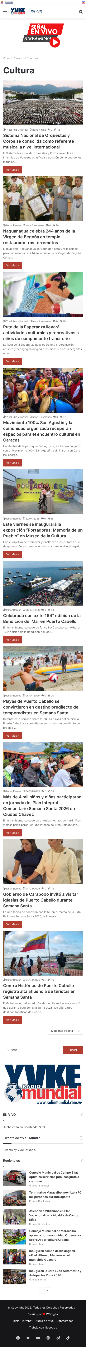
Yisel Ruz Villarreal (17, 129)
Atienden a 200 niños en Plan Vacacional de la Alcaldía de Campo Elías (54, 1215)
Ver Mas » (12, 169)
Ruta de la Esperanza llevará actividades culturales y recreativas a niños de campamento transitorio (41, 332)
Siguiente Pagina (62, 1030)
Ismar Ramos (13, 225)
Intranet (27, 1320)
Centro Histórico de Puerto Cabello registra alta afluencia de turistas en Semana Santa (39, 991)
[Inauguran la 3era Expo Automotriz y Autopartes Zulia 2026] (14, 1276)
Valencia (20, 58)
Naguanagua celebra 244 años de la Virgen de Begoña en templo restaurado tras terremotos (39, 237)
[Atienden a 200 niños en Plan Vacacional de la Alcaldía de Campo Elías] (14, 1217)
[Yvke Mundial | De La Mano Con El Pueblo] (27, 11)
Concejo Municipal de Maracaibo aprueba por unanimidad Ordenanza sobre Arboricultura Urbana (55, 1235)
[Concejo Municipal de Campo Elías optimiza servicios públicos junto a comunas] (14, 1178)
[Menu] (5, 13)
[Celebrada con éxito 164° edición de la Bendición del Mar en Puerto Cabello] (43, 583)
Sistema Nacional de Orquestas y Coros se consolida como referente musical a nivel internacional (38, 141)
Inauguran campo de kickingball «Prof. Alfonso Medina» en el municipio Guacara (52, 1255)
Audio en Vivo (44, 1320)
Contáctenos (65, 1320)
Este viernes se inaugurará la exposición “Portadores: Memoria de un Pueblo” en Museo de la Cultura (43, 530)
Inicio (9, 58)
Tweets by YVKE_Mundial (19, 1150)
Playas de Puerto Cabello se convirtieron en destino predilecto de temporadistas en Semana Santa (40, 707)
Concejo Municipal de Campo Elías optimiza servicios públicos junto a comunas (54, 1177)
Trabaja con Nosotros (43, 1327)
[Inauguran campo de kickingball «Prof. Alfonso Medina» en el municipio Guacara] (14, 1256)
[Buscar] (81, 13)
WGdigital (52, 1314)
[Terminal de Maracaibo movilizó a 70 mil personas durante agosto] (14, 1198)
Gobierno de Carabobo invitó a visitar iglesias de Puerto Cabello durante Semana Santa (40, 900)
